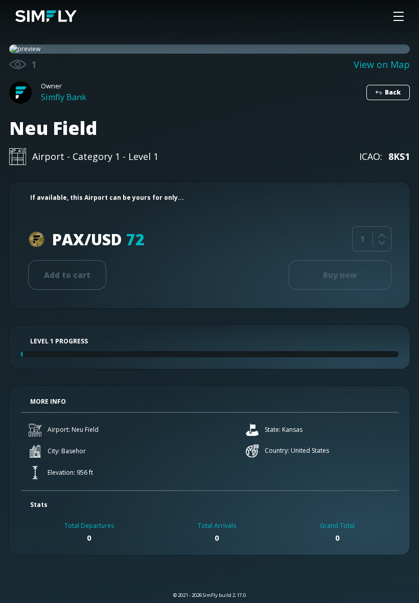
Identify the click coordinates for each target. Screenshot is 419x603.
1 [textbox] (362, 239)
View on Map (382, 64)
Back (393, 92)
